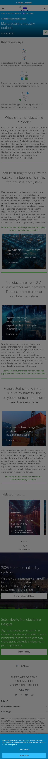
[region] (24, 746)
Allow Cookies (24, 755)
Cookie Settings (24, 749)
